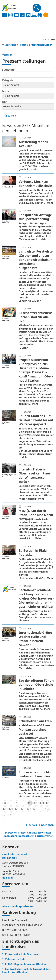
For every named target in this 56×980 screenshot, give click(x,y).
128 (35, 809)
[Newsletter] (28, 15)
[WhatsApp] (22, 15)
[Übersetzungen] (40, 15)
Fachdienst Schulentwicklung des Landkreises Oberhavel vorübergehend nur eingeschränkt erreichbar (36, 598)
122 (48, 803)
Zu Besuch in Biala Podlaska (33, 552)
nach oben (47, 825)
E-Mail (7, 877)
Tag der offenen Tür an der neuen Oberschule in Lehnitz (36, 684)
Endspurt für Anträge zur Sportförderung (35, 217)
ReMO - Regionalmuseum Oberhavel (27, 964)
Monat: (6, 91)
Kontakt (32, 832)
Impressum (10, 836)
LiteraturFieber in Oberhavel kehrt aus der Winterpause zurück (35, 475)
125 (17, 809)
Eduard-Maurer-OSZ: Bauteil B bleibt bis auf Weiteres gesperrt (36, 420)
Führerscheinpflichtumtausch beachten (35, 774)
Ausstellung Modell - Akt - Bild (34, 144)
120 (36, 803)
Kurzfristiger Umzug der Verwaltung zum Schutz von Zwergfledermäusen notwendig (36, 615)
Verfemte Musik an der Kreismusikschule (35, 183)
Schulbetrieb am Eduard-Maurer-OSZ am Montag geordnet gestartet (35, 727)
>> (10, 814)
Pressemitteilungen (40, 44)
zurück (33, 825)
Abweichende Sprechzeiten (18, 906)
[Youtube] (16, 15)
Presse (22, 44)
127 (29, 809)
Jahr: (4, 101)
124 (11, 809)
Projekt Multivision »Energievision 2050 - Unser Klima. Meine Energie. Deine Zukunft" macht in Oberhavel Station (36, 370)
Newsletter (44, 832)
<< (4, 803)
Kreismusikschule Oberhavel (22, 954)
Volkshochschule (15, 959)
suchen (12, 115)
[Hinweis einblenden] (45, 14)
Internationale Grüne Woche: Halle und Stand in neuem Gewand (35, 638)
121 (42, 803)
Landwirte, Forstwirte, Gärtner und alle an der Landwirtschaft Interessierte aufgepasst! (36, 259)
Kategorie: (8, 80)
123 (5, 809)
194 (47, 809)
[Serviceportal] (34, 15)
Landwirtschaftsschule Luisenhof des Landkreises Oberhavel (26, 970)
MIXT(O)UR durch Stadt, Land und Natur (36, 513)
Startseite (11, 832)
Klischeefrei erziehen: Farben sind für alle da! (35, 317)
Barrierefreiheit (44, 836)
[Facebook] (4, 15)
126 (23, 809)
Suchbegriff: (9, 69)
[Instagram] (10, 15)
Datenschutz (26, 836)
